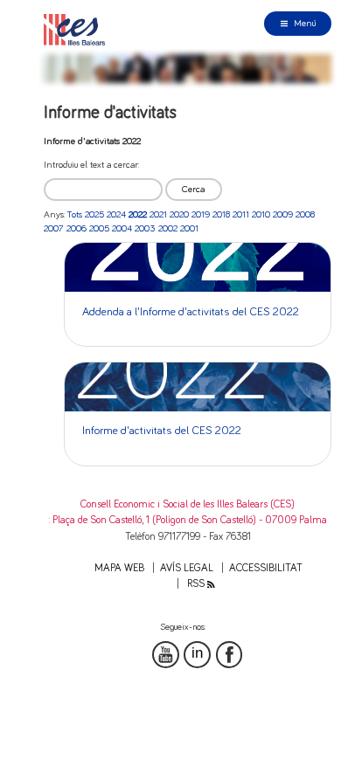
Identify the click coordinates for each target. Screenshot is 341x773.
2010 (261, 214)
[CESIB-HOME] (78, 29)
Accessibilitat (266, 568)
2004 (122, 228)
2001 (189, 228)
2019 (200, 214)
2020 (179, 214)
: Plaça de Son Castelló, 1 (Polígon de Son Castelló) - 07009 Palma (188, 520)
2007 (54, 228)
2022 (138, 214)
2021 (158, 214)
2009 (283, 214)
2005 (99, 228)
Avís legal (186, 568)
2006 (76, 228)
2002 (167, 228)
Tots (74, 214)
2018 (221, 214)
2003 (145, 228)
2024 (116, 214)
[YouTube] (165, 654)
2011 (241, 214)
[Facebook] (229, 654)
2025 (94, 214)
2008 (305, 214)
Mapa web (119, 568)
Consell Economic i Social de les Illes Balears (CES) (187, 504)
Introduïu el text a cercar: (91, 164)
